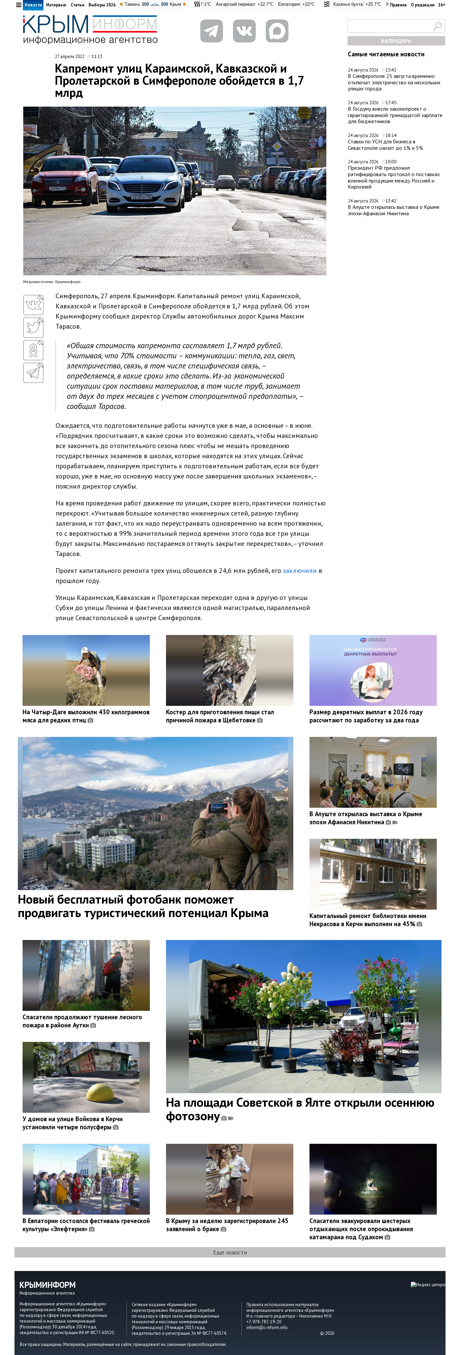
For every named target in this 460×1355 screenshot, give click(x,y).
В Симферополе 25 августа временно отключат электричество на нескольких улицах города (394, 82)
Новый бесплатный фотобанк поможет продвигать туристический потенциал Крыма (143, 905)
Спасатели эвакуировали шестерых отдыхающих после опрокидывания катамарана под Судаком (361, 1229)
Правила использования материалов (283, 1304)
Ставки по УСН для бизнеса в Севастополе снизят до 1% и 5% (385, 144)
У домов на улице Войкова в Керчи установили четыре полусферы (73, 1123)
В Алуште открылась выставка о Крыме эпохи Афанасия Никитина (393, 210)
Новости (33, 5)
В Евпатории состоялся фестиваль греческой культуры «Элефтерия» (86, 1225)
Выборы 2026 (102, 5)
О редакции (422, 5)
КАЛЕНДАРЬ (396, 40)
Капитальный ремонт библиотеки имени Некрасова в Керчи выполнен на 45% (367, 920)
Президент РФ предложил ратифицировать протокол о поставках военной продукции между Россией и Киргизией (394, 177)
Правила (398, 5)
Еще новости (230, 1252)
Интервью (56, 5)
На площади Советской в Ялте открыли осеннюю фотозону (300, 1109)
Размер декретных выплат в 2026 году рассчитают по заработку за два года (366, 716)
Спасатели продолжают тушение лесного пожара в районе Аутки (82, 1021)
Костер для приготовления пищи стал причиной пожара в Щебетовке (220, 716)
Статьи (77, 5)
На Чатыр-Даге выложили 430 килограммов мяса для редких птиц (86, 716)
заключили (300, 570)
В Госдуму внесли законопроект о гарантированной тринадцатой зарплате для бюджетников (395, 115)
